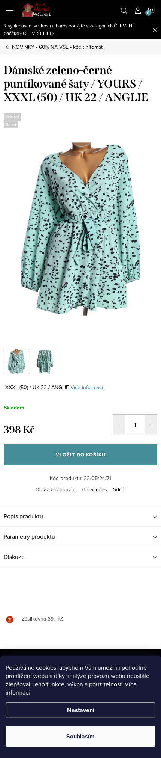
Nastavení (80, 710)
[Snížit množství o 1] (119, 425)
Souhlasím (80, 736)
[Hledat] (124, 10)
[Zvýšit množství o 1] (151, 425)
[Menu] (9, 10)
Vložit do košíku (81, 454)
